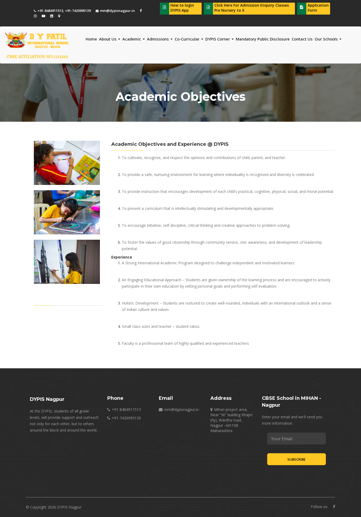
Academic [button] (132, 39)
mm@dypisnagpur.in (117, 10)
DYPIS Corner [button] (218, 39)
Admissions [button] (158, 39)
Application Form (318, 8)
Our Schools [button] (327, 39)
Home (91, 39)
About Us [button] (108, 39)
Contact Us (302, 39)
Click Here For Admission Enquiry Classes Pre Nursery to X (251, 8)
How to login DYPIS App (182, 8)
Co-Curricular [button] (188, 39)
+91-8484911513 (50, 10)
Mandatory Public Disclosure (263, 39)
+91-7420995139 (78, 10)
